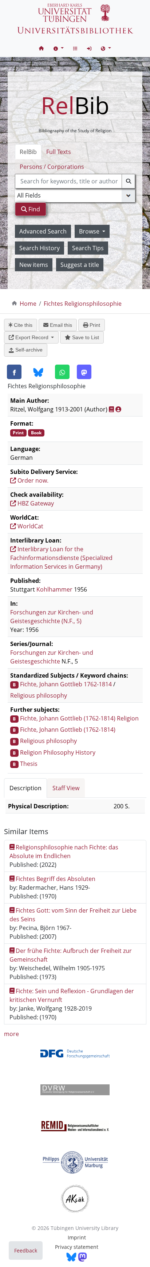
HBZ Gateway (35, 503)
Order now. (32, 480)
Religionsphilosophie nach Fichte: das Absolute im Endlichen (64, 851)
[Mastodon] (84, 372)
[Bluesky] (38, 372)
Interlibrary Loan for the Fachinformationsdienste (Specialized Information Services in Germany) (61, 557)
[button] (58, 48)
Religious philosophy (38, 695)
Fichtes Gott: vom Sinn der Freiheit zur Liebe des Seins (73, 914)
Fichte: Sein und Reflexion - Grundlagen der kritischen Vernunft (71, 995)
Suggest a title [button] (79, 265)
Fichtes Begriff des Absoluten (55, 879)
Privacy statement (76, 1246)
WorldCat (29, 526)
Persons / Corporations (52, 167)
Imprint (77, 1237)
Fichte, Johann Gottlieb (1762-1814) (67, 718)
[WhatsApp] (62, 372)
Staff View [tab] (65, 788)
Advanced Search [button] (43, 231)
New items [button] (33, 265)
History (85, 752)
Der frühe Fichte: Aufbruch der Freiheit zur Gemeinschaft (70, 955)
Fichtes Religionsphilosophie (83, 304)
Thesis (29, 764)
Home (28, 304)
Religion (128, 718)
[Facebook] (14, 372)
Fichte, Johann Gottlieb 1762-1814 (66, 684)
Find (33, 209)
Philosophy (58, 752)
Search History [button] (39, 248)
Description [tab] (25, 788)
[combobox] (75, 181)
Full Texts (58, 152)
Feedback (25, 1250)
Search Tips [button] (88, 248)
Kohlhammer (54, 589)
